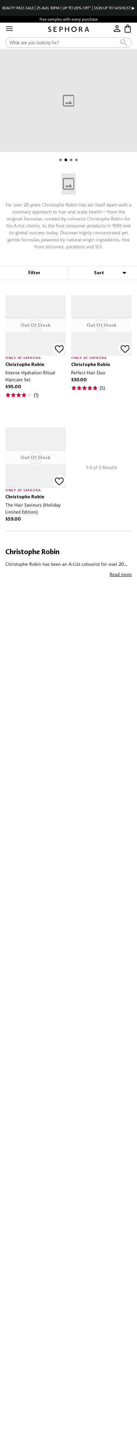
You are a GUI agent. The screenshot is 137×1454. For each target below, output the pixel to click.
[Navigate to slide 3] (71, 160)
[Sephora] (68, 29)
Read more (121, 574)
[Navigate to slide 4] (76, 160)
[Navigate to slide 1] (60, 160)
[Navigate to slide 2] (65, 160)
